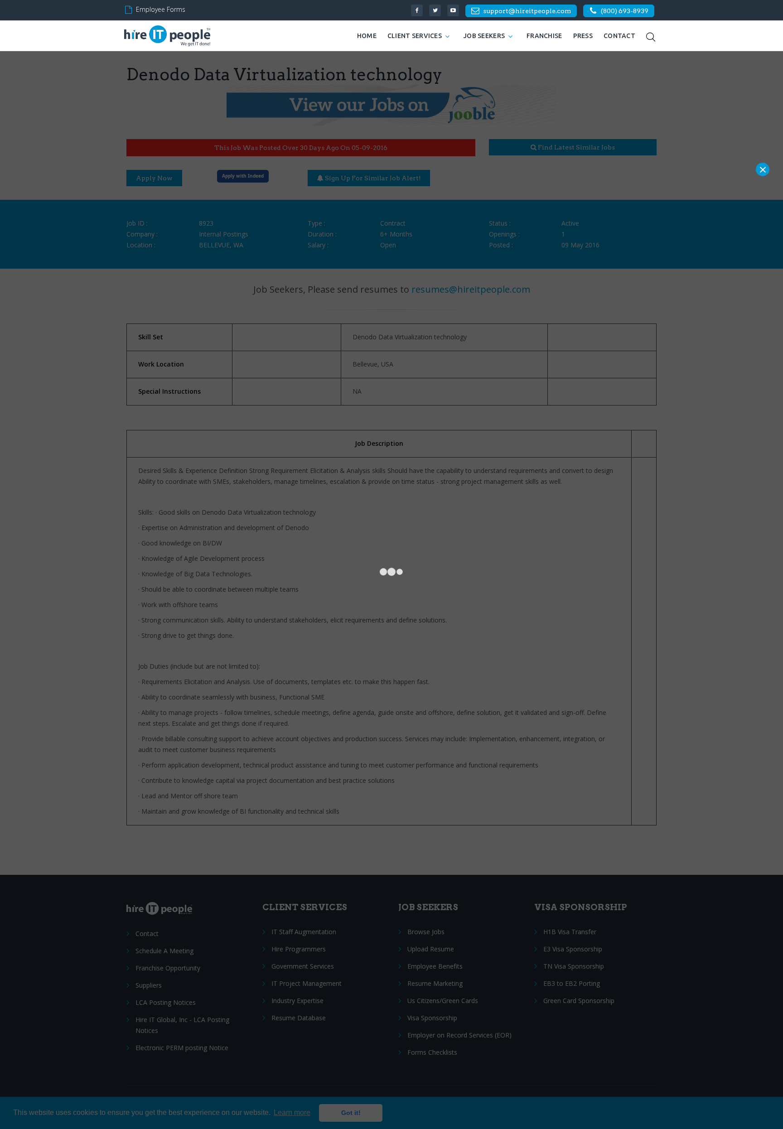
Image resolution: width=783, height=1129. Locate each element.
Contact (619, 35)
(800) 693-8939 (624, 10)
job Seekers (484, 35)
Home (367, 35)
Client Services (414, 35)
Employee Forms (160, 9)
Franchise (544, 35)
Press (583, 35)
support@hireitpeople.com (527, 10)
